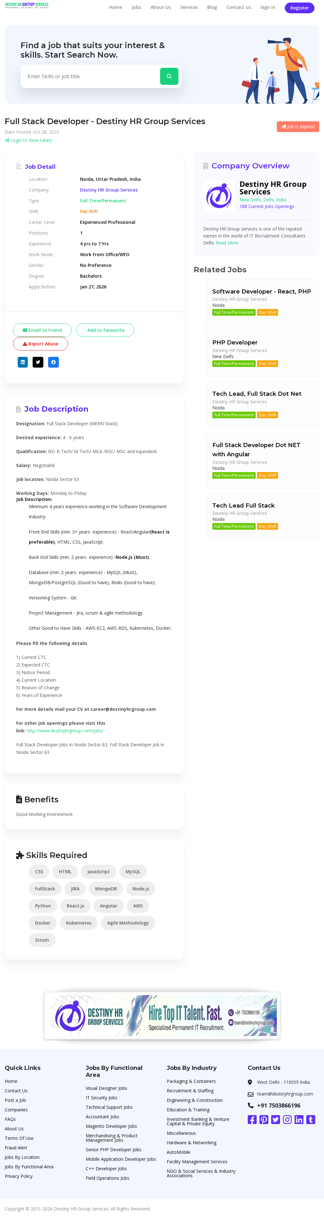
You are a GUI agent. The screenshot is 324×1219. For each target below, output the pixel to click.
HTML (65, 871)
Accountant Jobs (102, 1117)
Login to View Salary (30, 140)
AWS (138, 906)
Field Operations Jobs (107, 1178)
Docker (42, 923)
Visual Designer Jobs (106, 1088)
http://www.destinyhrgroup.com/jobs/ (65, 731)
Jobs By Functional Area (29, 1167)
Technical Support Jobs (109, 1107)
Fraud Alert (16, 1148)
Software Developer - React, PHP (261, 291)
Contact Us (16, 1091)
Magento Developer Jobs (111, 1126)
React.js (75, 906)
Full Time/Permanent (234, 312)
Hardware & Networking (191, 1143)
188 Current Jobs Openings (267, 206)
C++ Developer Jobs (106, 1168)
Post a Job (15, 1100)
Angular (108, 906)
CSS (39, 871)
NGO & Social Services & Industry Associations (201, 1173)
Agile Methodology (128, 923)
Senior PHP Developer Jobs (113, 1149)
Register (299, 8)
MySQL (133, 871)
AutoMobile (178, 1152)
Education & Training (188, 1110)
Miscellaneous (181, 1133)
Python (43, 906)
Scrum (42, 940)
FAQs (10, 1119)
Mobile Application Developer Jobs (121, 1159)
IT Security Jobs (101, 1098)
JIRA (75, 889)
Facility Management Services (197, 1162)
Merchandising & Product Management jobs (112, 1138)
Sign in (267, 7)
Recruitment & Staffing (190, 1091)
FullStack (45, 889)
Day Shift (267, 312)
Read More (227, 243)
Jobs (136, 7)
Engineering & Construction (195, 1100)
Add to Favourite (105, 330)
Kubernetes (78, 923)
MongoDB (106, 889)
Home (115, 7)
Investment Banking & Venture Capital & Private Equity (198, 1121)
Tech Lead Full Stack (243, 505)
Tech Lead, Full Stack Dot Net (257, 393)
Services (189, 7)
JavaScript (98, 871)
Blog (212, 7)
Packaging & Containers (191, 1081)
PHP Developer (235, 342)
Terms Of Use (19, 1138)
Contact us (239, 7)
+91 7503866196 (278, 1105)
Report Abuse (42, 344)
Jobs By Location (22, 1157)
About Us (161, 7)
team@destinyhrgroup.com (285, 1094)
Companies (16, 1110)
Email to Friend (44, 330)
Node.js (141, 889)
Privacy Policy (19, 1176)
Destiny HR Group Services (109, 190)
